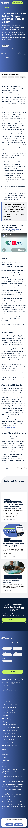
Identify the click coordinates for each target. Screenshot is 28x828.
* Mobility (6, 576)
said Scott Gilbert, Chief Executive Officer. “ (14, 128)
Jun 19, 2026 (6, 556)
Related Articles (14, 481)
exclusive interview (11, 229)
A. (2, 266)
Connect (3, 749)
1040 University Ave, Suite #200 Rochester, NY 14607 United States (10, 683)
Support (3, 757)
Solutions (4, 696)
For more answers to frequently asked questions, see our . (12, 326)
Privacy (3, 812)
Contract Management (9, 707)
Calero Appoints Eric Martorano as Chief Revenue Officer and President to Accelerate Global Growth (13, 794)
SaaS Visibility (7, 702)
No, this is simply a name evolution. (12, 264)
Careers (3, 752)
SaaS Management (7, 699)
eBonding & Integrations (10, 730)
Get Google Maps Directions (9, 690)
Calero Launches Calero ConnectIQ (11, 581)
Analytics (5, 715)
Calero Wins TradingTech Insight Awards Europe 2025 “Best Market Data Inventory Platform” (13, 806)
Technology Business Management (12, 502)
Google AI (22, 77)
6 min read (12, 556)
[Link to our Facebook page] (19, 679)
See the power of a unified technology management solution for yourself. (14, 614)
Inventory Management (10, 710)
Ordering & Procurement (10, 739)
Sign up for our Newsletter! (10, 643)
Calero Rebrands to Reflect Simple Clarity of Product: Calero (13, 17)
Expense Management (9, 724)
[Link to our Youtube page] (15, 679)
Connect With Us (6, 679)
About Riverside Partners (13, 433)
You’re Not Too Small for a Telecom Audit (13, 781)
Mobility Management (8, 719)
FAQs (4, 258)
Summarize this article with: (10, 74)
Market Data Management (9, 745)
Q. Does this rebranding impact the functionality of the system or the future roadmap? (13, 301)
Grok (17, 77)
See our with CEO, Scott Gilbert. (12, 228)
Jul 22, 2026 (6, 519)
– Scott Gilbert (7, 219)
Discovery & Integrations (10, 704)
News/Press (5, 45)
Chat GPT (4, 77)
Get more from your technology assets (14, 607)
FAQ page (16, 327)
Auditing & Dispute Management (12, 736)
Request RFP (5, 760)
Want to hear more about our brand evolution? (12, 226)
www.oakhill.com (10, 427)
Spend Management (9, 713)
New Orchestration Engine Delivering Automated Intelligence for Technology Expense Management (13, 586)
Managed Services (8, 722)
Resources (4, 766)
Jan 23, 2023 (4, 48)
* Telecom (12, 576)
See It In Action (17, 2)
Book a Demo (13, 620)
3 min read (12, 519)
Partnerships (5, 754)
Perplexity (11, 77)
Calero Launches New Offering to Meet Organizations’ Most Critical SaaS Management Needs (13, 771)
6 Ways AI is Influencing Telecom (11, 789)
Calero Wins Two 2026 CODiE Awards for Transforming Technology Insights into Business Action (13, 506)
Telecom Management (8, 733)
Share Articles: (4, 53)
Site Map (3, 816)
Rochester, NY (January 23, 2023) (11, 86)
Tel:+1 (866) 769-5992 (7, 689)
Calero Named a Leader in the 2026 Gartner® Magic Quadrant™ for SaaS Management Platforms (13, 545)
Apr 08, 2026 (6, 590)
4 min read (10, 48)
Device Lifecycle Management (12, 727)
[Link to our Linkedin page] (22, 679)
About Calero (7, 332)
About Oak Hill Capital (11, 385)
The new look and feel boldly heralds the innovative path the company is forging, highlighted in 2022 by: (13, 156)
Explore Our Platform (14, 624)
